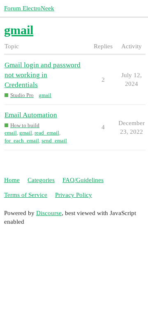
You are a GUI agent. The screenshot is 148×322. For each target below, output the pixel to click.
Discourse (49, 213)
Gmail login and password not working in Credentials (43, 75)
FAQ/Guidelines (83, 180)
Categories (41, 180)
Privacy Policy (73, 195)
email (11, 133)
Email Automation (31, 115)
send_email (54, 140)
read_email (47, 133)
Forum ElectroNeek (29, 8)
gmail (45, 95)
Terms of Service (25, 195)
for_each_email (22, 140)
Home (12, 180)
